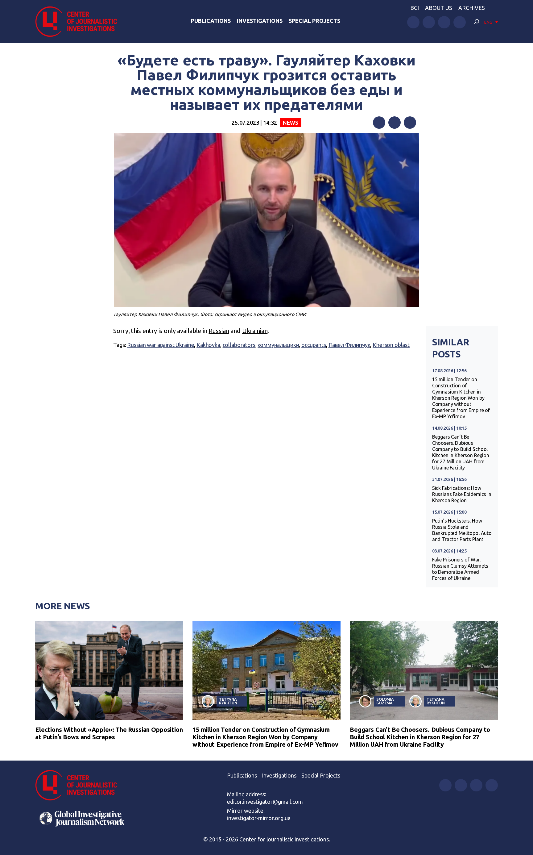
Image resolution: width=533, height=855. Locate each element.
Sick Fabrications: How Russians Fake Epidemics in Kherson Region (461, 494)
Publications (211, 21)
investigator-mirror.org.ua (259, 818)
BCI (414, 8)
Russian (219, 330)
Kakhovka (208, 345)
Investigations (260, 21)
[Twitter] (394, 122)
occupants (313, 345)
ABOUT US (438, 8)
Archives (471, 8)
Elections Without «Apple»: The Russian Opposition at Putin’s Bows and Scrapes (109, 733)
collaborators (239, 345)
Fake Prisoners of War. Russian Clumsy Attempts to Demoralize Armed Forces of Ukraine (460, 569)
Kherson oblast (391, 345)
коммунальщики (278, 345)
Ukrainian (255, 330)
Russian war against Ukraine (160, 345)
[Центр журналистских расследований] (79, 21)
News (290, 122)
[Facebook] (379, 122)
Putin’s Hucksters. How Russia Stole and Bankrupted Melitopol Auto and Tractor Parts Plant (462, 530)
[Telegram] (410, 122)
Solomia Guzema (385, 701)
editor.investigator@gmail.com (265, 802)
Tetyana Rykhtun (228, 701)
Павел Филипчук (349, 345)
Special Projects (314, 21)
